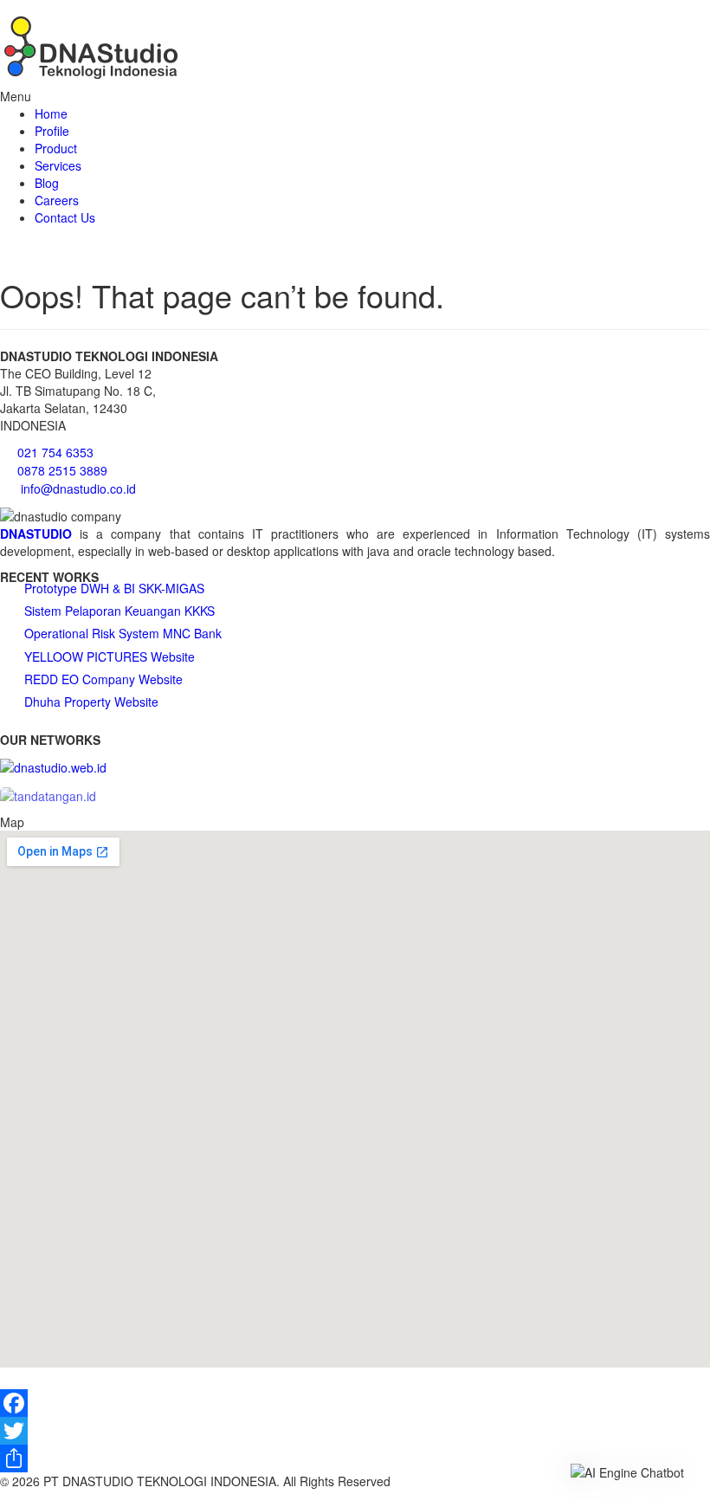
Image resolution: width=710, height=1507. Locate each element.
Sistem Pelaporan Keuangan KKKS (119, 610)
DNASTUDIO (36, 533)
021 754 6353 (55, 452)
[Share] (355, 1458)
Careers (57, 200)
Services (58, 165)
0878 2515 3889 (62, 470)
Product (56, 148)
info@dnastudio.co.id (78, 488)
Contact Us (65, 217)
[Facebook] (355, 1403)
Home (51, 113)
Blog (47, 182)
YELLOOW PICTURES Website (109, 656)
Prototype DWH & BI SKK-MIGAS (114, 588)
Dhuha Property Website (91, 701)
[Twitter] (355, 1431)
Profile (52, 130)
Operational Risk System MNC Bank (123, 633)
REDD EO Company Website (103, 679)
